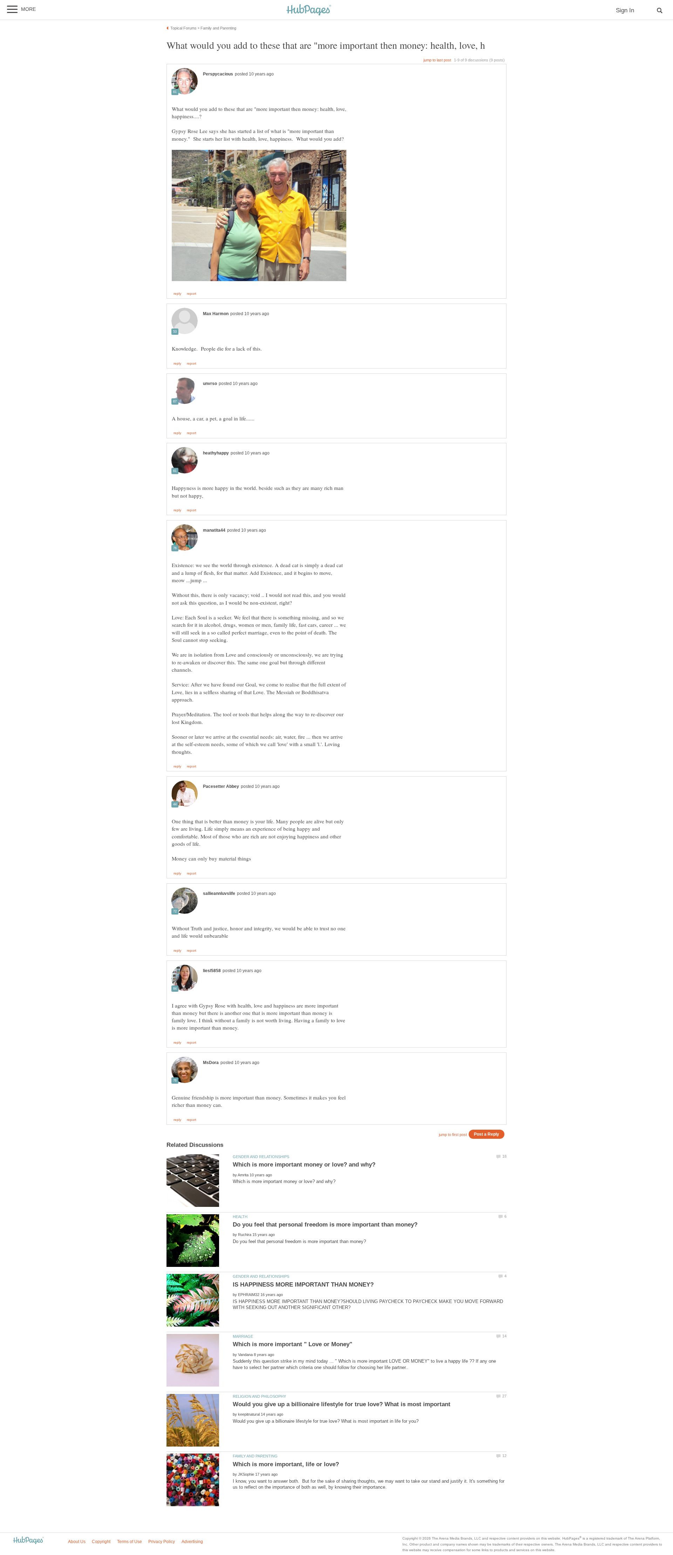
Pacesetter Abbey (221, 786)
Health (240, 1217)
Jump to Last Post (437, 60)
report (191, 293)
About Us (77, 1541)
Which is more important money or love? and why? (304, 1164)
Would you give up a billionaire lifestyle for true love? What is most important (341, 1404)
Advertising (192, 1541)
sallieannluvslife (219, 893)
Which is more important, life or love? (286, 1464)
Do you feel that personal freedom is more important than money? (325, 1224)
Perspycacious (218, 74)
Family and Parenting (255, 1456)
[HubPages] (309, 10)
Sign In (625, 10)
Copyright (101, 1541)
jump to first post (453, 1134)
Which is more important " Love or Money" (292, 1344)
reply (177, 293)
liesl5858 (212, 970)
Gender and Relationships (261, 1157)
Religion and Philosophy (259, 1396)
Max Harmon (216, 313)
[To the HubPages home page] (28, 1540)
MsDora (211, 1062)
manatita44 (214, 530)
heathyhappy (216, 453)
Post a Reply (486, 1134)
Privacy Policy (161, 1541)
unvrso (210, 383)
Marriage (243, 1336)
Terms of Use (129, 1541)
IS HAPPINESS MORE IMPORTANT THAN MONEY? (303, 1284)
